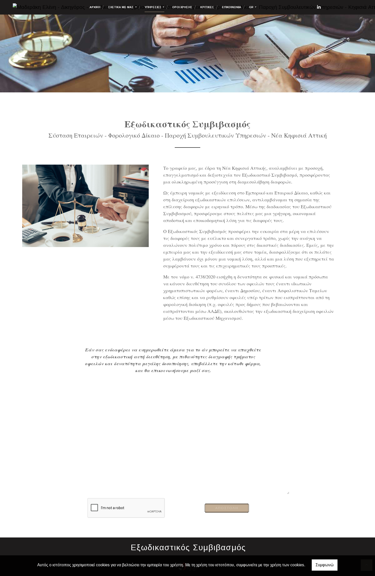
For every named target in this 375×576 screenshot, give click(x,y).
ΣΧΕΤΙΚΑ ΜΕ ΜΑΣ (121, 7)
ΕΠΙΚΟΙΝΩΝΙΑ (231, 7)
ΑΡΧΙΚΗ (95, 7)
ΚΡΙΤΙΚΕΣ (207, 7)
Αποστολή (226, 508)
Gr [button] (251, 7)
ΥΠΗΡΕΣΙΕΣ (153, 7)
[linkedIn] (318, 7)
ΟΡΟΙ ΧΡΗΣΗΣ (182, 7)
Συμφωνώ (325, 565)
